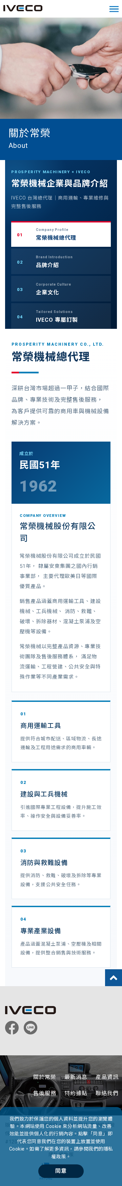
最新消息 (75, 1077)
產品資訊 (107, 1077)
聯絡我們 (107, 1093)
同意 (61, 1171)
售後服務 (44, 1093)
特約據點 (75, 1093)
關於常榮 (44, 1077)
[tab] (61, 234)
